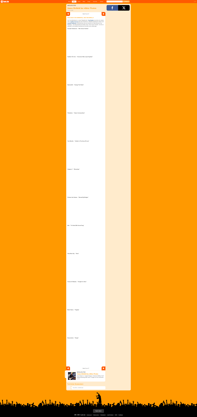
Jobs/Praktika (110, 414)
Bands (79, 1)
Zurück (68, 14)
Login (195, 1)
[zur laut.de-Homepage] (6, 1)
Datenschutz (96, 414)
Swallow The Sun (74, 21)
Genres (101, 1)
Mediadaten (103, 414)
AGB (116, 414)
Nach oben (98, 411)
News (74, 1)
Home (69, 1)
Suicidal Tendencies (71, 23)
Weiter (103, 14)
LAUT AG (83, 414)
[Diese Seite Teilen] (112, 8)
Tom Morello (91, 20)
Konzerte (95, 1)
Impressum (89, 414)
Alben (84, 1)
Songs (88, 1)
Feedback (121, 414)
